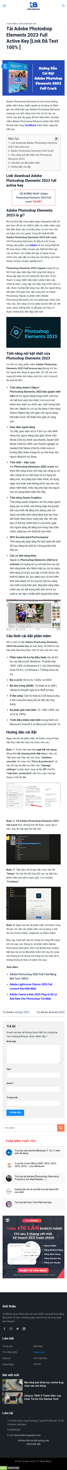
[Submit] (61, 1128)
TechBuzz (30, 125)
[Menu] (4, 6)
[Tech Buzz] (33, 6)
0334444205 (13, 1429)
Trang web (12, 1097)
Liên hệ (37, 1364)
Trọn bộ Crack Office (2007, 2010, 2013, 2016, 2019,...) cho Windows (36, 1164)
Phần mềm (11, 24)
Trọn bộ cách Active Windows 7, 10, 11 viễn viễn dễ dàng (37, 1152)
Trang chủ (7, 1346)
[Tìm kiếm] (63, 6)
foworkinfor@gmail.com (27, 1435)
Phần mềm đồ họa (27, 24)
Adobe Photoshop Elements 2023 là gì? (32, 150)
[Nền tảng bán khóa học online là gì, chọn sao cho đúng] (33, 1390)
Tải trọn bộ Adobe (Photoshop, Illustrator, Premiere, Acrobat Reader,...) (37, 1177)
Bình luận (11, 1041)
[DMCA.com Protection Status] (10, 1467)
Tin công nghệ (9, 1352)
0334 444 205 (33, 1444)
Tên (9, 1069)
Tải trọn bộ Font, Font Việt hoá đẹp (33, 1202)
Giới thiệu (38, 1346)
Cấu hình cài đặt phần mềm (25, 162)
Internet (6, 1358)
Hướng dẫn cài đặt (21, 166)
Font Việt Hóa (40, 1358)
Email (10, 1083)
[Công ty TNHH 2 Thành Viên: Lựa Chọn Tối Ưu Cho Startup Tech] (33, 1403)
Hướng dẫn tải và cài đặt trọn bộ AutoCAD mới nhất (37, 1190)
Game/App (8, 1364)
